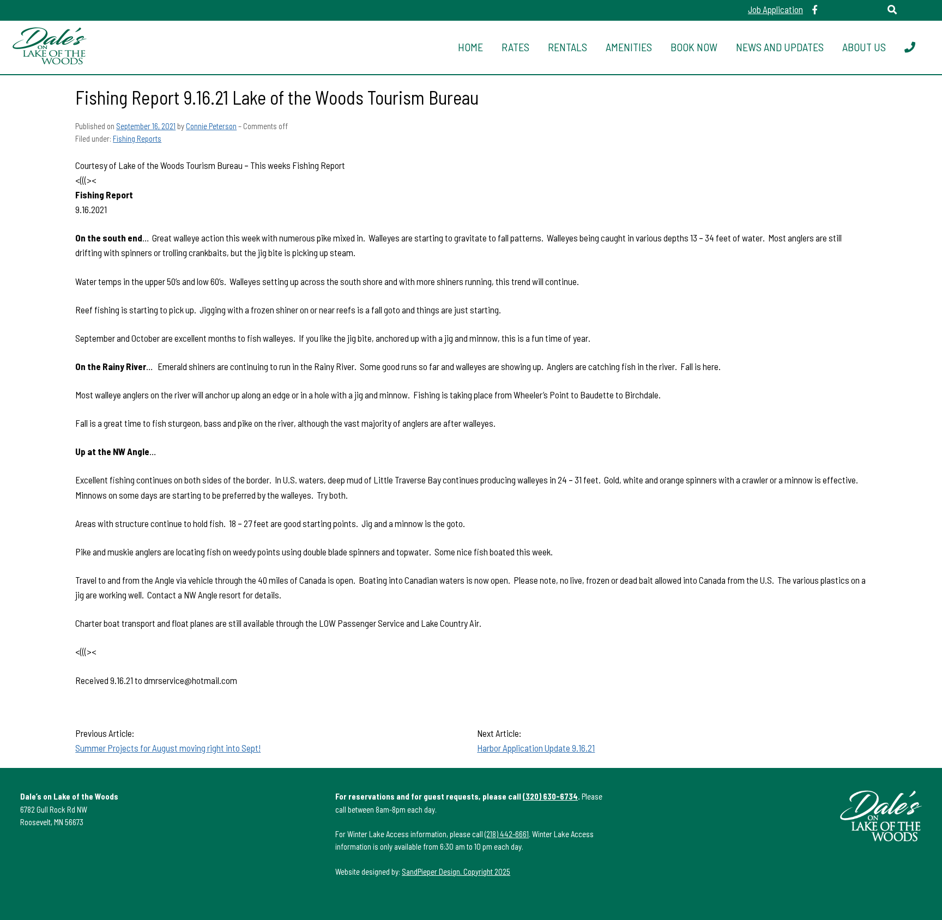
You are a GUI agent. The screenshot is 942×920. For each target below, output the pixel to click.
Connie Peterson (211, 126)
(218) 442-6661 (507, 834)
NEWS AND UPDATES (780, 46)
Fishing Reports (137, 138)
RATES (515, 46)
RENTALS (567, 46)
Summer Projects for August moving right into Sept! (168, 747)
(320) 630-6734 (550, 796)
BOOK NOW (694, 46)
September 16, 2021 (146, 126)
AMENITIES (629, 46)
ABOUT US (864, 46)
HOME (470, 46)
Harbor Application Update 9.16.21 (536, 747)
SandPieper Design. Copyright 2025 (456, 871)
